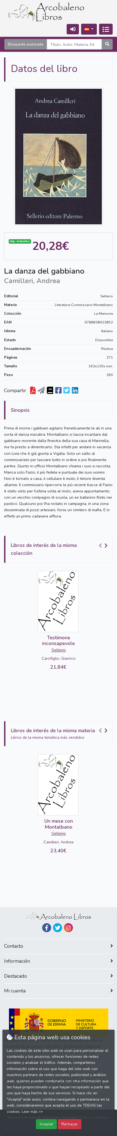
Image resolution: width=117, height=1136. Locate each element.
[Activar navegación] (106, 29)
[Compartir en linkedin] (75, 390)
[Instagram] (68, 927)
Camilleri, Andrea (58, 842)
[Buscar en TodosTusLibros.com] (50, 390)
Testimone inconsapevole (58, 640)
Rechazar (69, 1124)
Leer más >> (32, 1111)
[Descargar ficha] (33, 390)
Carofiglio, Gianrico (59, 658)
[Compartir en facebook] (58, 390)
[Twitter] (57, 927)
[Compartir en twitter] (66, 390)
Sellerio (106, 296)
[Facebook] (46, 927)
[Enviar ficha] (41, 390)
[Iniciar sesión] (73, 29)
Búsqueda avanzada (25, 44)
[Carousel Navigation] (104, 545)
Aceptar (46, 1124)
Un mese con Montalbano (58, 824)
